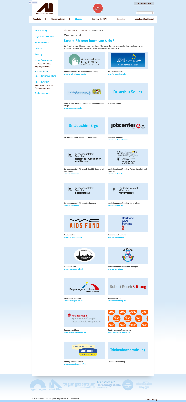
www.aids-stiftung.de (116, 237)
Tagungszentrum (79, 385)
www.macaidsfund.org (73, 237)
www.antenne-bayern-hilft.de (75, 364)
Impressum (64, 399)
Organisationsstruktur (45, 36)
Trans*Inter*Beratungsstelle (109, 385)
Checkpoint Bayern (144, 385)
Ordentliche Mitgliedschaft (44, 86)
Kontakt (56, 399)
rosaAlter (54, 385)
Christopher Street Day (43, 64)
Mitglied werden (42, 82)
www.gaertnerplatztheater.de (119, 332)
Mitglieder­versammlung (45, 76)
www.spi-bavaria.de (115, 269)
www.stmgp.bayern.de (73, 108)
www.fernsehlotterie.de (117, 74)
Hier (98, 8)
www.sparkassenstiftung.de (75, 332)
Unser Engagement (43, 60)
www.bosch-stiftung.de (117, 301)
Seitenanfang (151, 399)
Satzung (38, 54)
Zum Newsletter (144, 4)
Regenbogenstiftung (42, 67)
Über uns (84, 30)
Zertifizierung (41, 31)
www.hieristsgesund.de (73, 301)
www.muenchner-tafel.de (74, 269)
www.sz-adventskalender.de (75, 74)
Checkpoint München (128, 385)
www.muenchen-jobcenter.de (119, 140)
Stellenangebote (42, 93)
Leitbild (38, 48)
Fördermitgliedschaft (42, 88)
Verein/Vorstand (42, 42)
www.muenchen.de (71, 174)
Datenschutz (74, 399)
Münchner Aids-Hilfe (71, 30)
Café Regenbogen (38, 385)
